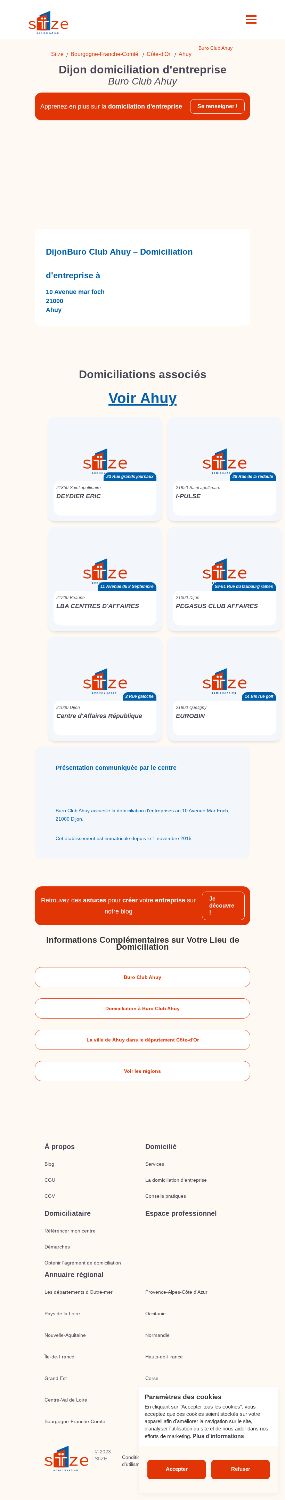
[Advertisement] (142, 174)
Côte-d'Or (158, 54)
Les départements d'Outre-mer (78, 1292)
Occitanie (155, 1313)
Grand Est (55, 1378)
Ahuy (185, 54)
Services (154, 1164)
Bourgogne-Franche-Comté (104, 54)
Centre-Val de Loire (65, 1400)
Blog (49, 1164)
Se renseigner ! (217, 106)
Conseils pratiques (165, 1196)
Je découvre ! (221, 906)
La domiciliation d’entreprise (176, 1180)
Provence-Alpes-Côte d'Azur (176, 1292)
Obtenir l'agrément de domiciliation (82, 1263)
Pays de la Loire (62, 1313)
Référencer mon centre (70, 1231)
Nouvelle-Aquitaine (65, 1335)
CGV (49, 1196)
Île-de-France (59, 1356)
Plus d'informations (218, 1436)
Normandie (157, 1335)
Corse (151, 1378)
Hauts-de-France (164, 1356)
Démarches (57, 1247)
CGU (49, 1180)
